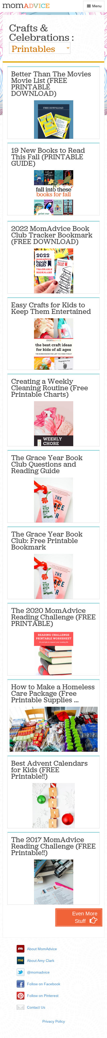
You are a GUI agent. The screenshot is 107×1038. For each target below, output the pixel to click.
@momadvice (38, 972)
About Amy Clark (40, 960)
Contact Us (36, 1007)
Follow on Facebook (43, 984)
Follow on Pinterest (42, 996)
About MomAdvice (42, 949)
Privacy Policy (53, 1021)
